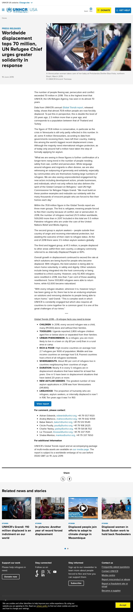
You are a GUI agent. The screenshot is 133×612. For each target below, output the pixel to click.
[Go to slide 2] (68, 549)
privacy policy (42, 606)
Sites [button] (90, 11)
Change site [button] (24, 2)
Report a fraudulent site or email (115, 585)
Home (4, 18)
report (72, 107)
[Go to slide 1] (66, 549)
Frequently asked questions (116, 566)
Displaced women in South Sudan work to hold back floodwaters (116, 530)
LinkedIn (43, 575)
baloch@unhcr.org (63, 422)
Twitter (49, 571)
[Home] (15, 10)
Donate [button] (105, 10)
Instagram (43, 571)
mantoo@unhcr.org (65, 435)
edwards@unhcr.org (66, 415)
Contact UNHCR (110, 571)
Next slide (128, 508)
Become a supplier (111, 590)
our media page (81, 449)
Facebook (37, 571)
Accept (123, 605)
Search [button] (86, 11)
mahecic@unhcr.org (67, 418)
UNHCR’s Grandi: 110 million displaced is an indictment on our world (16, 532)
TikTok (37, 575)
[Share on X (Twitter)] (63, 479)
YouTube (54, 571)
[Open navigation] (3, 10)
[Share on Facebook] (69, 479)
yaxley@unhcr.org (64, 428)
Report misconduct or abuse (116, 579)
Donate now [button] (10, 576)
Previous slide (4, 508)
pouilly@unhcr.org (63, 425)
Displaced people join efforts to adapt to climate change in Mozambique (82, 532)
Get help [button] (124, 10)
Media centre (108, 575)
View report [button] (43, 403)
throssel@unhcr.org (62, 432)
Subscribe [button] (76, 583)
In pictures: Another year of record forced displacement (48, 530)
